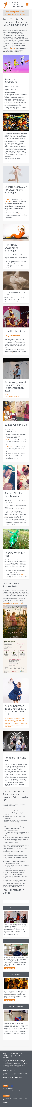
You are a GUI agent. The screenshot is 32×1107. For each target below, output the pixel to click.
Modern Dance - (10, 440)
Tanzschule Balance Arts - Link (16, 353)
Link (19, 572)
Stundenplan (11, 48)
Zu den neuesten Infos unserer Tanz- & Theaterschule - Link (16, 710)
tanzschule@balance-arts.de (12, 214)
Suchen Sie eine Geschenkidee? (14, 495)
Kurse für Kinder (16, 974)
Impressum (5, 1102)
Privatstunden (16, 941)
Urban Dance (9, 447)
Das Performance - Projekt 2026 (13, 585)
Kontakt (6, 1085)
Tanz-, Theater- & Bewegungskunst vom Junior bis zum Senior (15, 21)
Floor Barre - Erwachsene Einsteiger (12, 247)
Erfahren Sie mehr (9, 968)
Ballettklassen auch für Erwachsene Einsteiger (16, 189)
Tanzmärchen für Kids (15, 554)
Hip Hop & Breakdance (16, 1006)
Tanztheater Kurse (15, 331)
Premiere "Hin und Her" (15, 759)
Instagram (6, 1095)
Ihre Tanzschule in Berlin (13, 891)
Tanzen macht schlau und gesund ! (15, 294)
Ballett (8, 199)
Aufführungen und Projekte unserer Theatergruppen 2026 (15, 386)
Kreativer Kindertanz (11, 80)
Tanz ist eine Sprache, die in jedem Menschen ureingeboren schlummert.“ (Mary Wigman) (16, 13)
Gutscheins (7, 516)
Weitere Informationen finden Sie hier (13, 603)
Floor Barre (9, 201)
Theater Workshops (16, 908)
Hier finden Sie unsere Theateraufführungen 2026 (12, 395)
